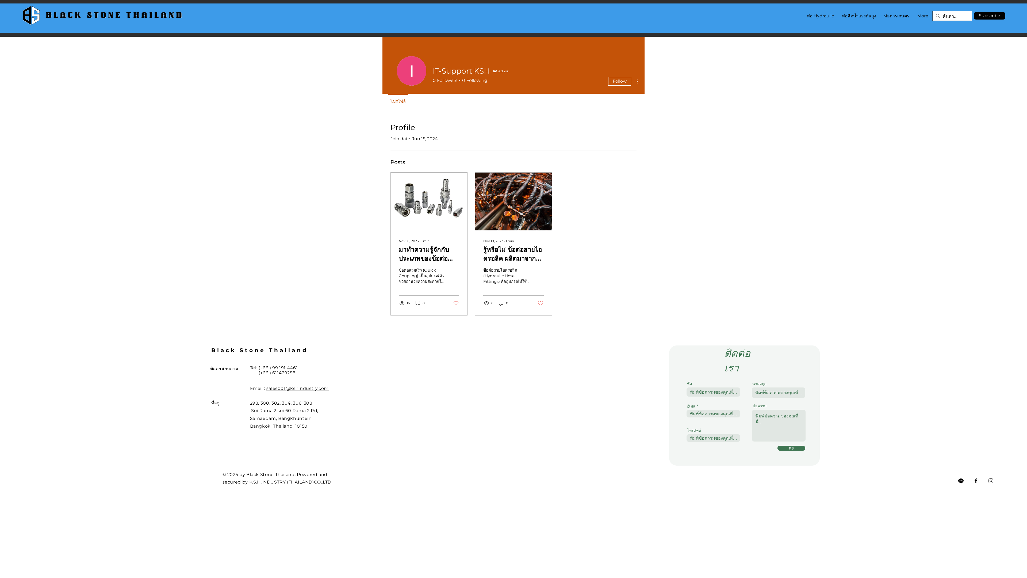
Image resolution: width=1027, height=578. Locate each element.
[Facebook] (976, 481)
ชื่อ (689, 384)
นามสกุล (759, 384)
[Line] (961, 481)
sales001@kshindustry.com (297, 388)
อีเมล (691, 406)
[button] (989, 16)
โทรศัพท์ (694, 430)
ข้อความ (760, 406)
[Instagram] (991, 481)
